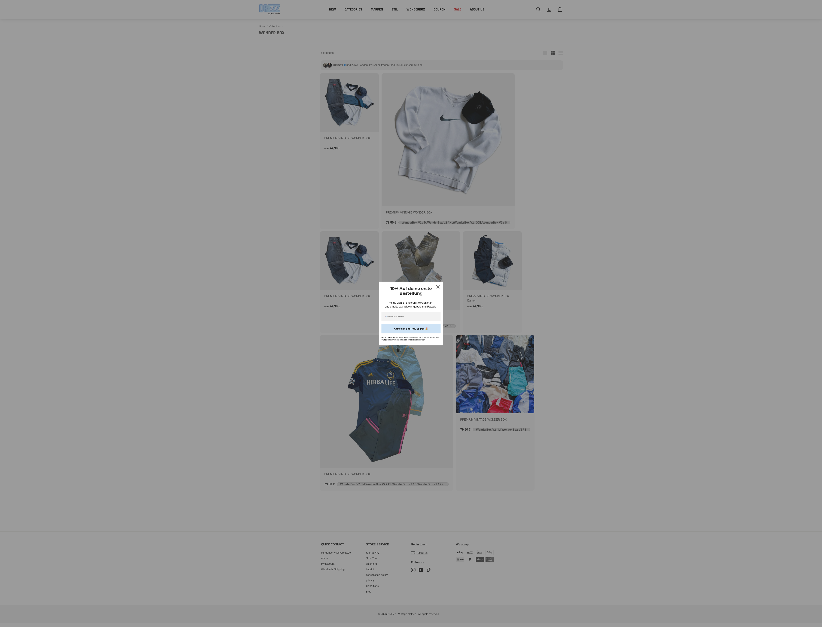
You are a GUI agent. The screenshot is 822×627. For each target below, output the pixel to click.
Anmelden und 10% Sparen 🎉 (411, 328)
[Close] (438, 287)
